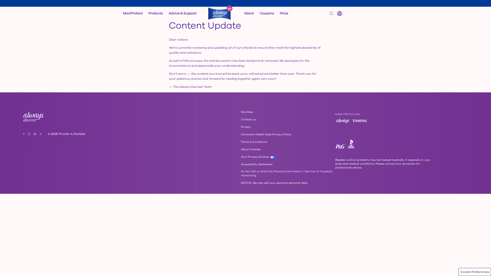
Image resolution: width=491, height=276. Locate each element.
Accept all (434, 259)
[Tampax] (359, 121)
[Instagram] (30, 133)
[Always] (342, 121)
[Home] (220, 13)
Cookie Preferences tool (166, 265)
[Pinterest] (36, 133)
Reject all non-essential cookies (434, 268)
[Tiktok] (40, 134)
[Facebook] (25, 134)
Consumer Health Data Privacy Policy (100, 265)
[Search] (331, 13)
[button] (155, 13)
